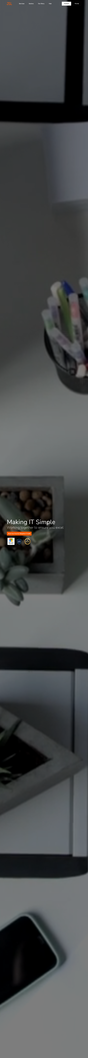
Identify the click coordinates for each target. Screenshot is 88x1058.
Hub (50, 4)
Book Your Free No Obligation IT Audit (19, 533)
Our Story (41, 4)
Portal (77, 4)
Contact (66, 4)
